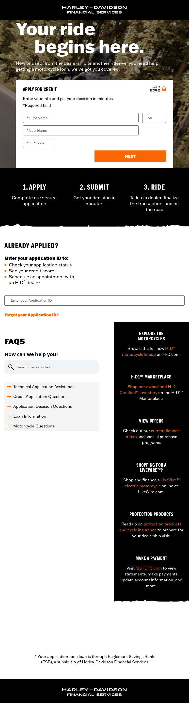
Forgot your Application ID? (31, 314)
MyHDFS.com (149, 568)
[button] (130, 156)
